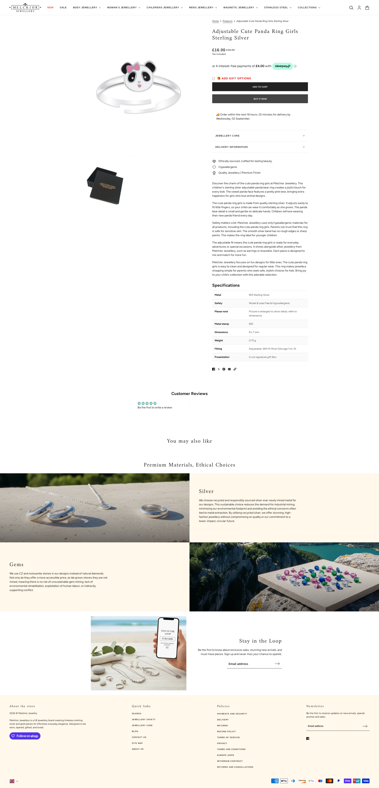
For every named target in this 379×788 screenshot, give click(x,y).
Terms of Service (228, 737)
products (228, 21)
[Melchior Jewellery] (25, 7)
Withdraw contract (230, 761)
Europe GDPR (225, 755)
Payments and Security (232, 714)
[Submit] (277, 663)
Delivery (223, 720)
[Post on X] (218, 369)
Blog (135, 731)
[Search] (351, 7)
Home (215, 21)
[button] (235, 369)
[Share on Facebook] (213, 369)
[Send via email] (229, 369)
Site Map (137, 743)
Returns (222, 725)
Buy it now (260, 99)
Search (136, 713)
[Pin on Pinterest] (224, 369)
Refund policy (226, 731)
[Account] (359, 7)
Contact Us (139, 737)
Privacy (222, 743)
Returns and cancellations (235, 767)
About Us (138, 749)
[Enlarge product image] (138, 87)
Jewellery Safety (144, 719)
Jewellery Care (142, 725)
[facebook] (308, 738)
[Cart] (367, 7)
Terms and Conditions (231, 749)
